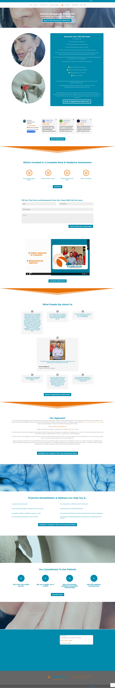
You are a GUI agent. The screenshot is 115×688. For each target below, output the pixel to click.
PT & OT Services (43, 5)
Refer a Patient (75, 5)
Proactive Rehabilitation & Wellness (31, 122)
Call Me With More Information (81, 226)
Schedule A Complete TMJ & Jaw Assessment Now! (57, 524)
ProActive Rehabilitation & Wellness (92, 422)
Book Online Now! (57, 139)
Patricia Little (84, 120)
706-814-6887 (68, 640)
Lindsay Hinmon (49, 120)
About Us (35, 5)
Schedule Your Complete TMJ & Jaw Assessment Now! (57, 453)
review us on (30, 131)
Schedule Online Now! (57, 281)
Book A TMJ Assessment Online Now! (57, 20)
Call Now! (57, 186)
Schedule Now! (57, 594)
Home (30, 5)
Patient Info (67, 5)
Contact (81, 5)
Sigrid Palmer (66, 120)
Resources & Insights (54, 5)
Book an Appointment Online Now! (77, 101)
